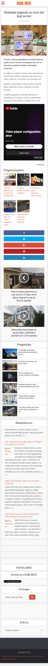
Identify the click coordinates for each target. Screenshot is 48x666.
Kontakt (13, 662)
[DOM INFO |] (24, 2)
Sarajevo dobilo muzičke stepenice (23, 190)
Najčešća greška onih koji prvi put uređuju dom (9, 192)
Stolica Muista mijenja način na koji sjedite (26, 397)
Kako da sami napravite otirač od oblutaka (22, 218)
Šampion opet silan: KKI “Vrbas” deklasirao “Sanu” (9, 219)
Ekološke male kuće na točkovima (27, 362)
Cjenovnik (39, 659)
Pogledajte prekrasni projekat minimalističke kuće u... (27, 352)
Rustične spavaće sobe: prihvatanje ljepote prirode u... (28, 386)
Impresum (31, 659)
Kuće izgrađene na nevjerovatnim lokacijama (28, 374)
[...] (6, 463)
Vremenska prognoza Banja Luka (13, 659)
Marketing (5, 662)
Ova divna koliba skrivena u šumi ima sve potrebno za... (28, 409)
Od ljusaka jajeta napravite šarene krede (36, 192)
